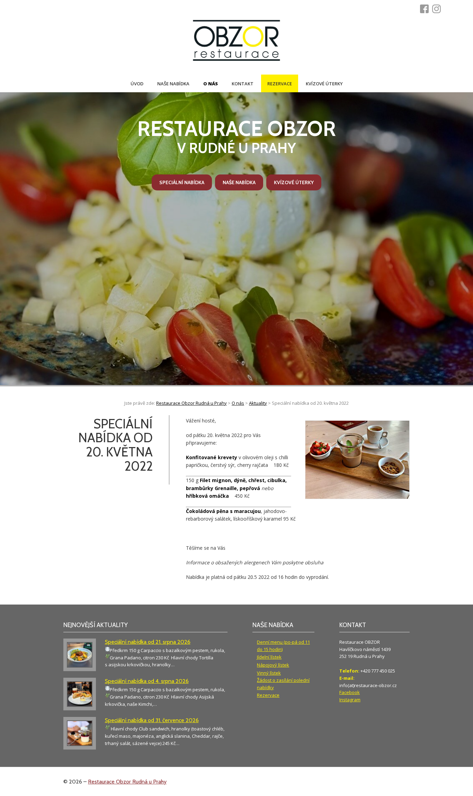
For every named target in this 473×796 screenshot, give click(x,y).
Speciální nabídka (181, 182)
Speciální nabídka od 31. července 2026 (152, 720)
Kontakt (242, 83)
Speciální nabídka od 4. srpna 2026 (147, 681)
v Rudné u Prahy (236, 136)
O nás (210, 83)
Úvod (137, 83)
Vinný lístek (269, 673)
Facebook (349, 692)
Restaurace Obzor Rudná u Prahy (127, 781)
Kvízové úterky (324, 83)
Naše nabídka (173, 83)
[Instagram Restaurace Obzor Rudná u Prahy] (438, 9)
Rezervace (279, 83)
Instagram (349, 699)
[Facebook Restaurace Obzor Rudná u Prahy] (426, 9)
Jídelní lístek (269, 657)
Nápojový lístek (273, 665)
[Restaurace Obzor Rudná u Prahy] (236, 41)
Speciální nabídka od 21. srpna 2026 (147, 642)
